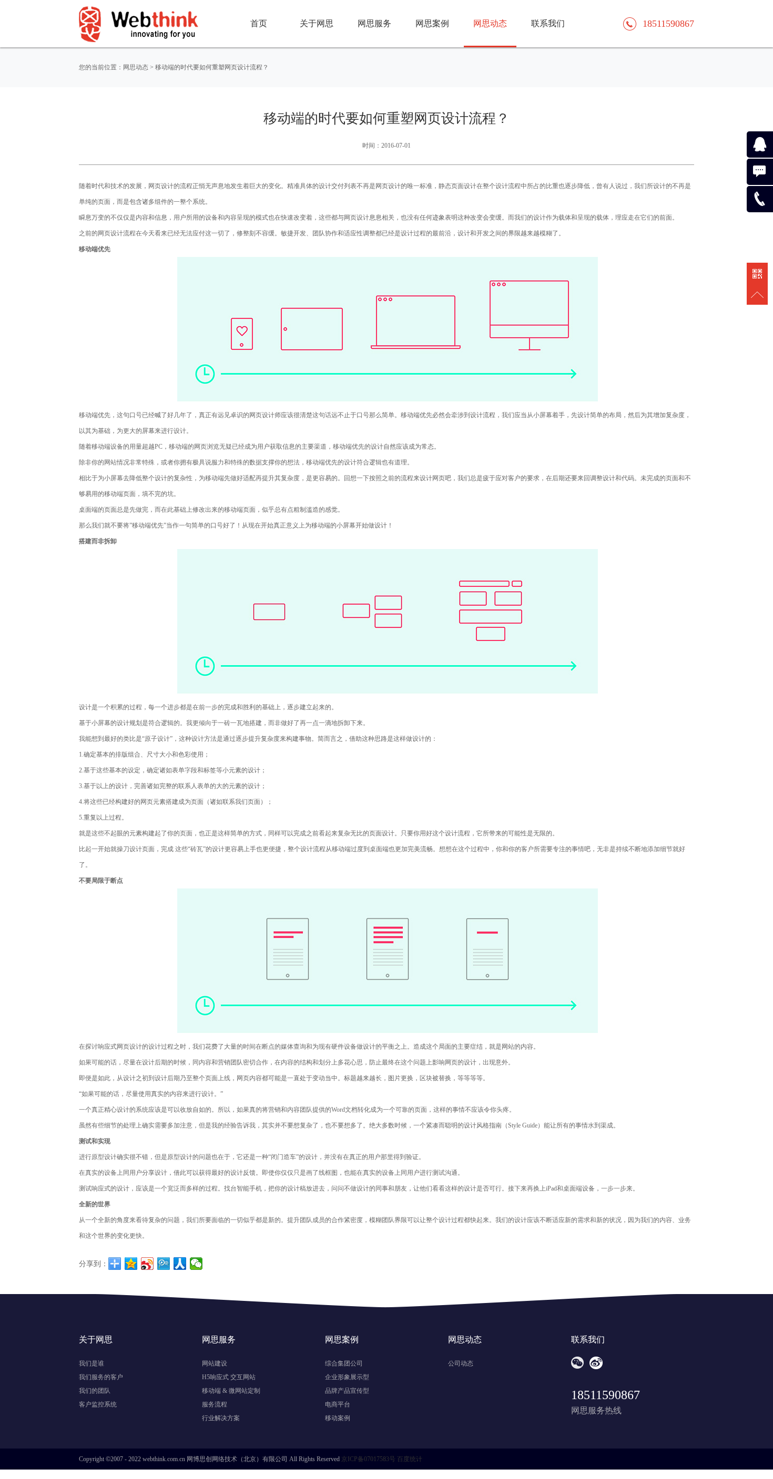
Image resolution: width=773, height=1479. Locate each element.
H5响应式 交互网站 (229, 1377)
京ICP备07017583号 (368, 1459)
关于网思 (316, 23)
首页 (258, 23)
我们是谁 (91, 1363)
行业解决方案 (221, 1418)
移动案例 (337, 1418)
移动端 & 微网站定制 (231, 1390)
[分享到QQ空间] (131, 1263)
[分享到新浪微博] (147, 1263)
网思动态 (490, 23)
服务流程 (214, 1404)
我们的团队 (94, 1390)
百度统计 (409, 1459)
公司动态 (460, 1363)
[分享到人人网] (180, 1263)
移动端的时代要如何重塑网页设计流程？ (212, 67)
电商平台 (337, 1404)
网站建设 (214, 1363)
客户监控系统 (98, 1404)
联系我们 (548, 23)
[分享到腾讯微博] (163, 1263)
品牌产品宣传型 (347, 1390)
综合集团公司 (344, 1363)
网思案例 (432, 23)
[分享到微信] (196, 1263)
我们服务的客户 (101, 1377)
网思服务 (374, 23)
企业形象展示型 (347, 1377)
